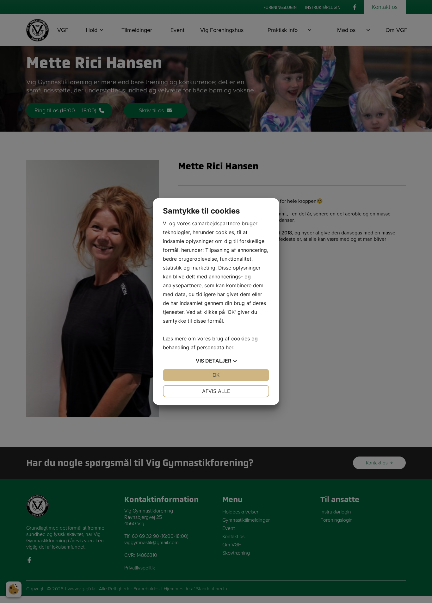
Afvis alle (216, 391)
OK (216, 375)
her (229, 347)
